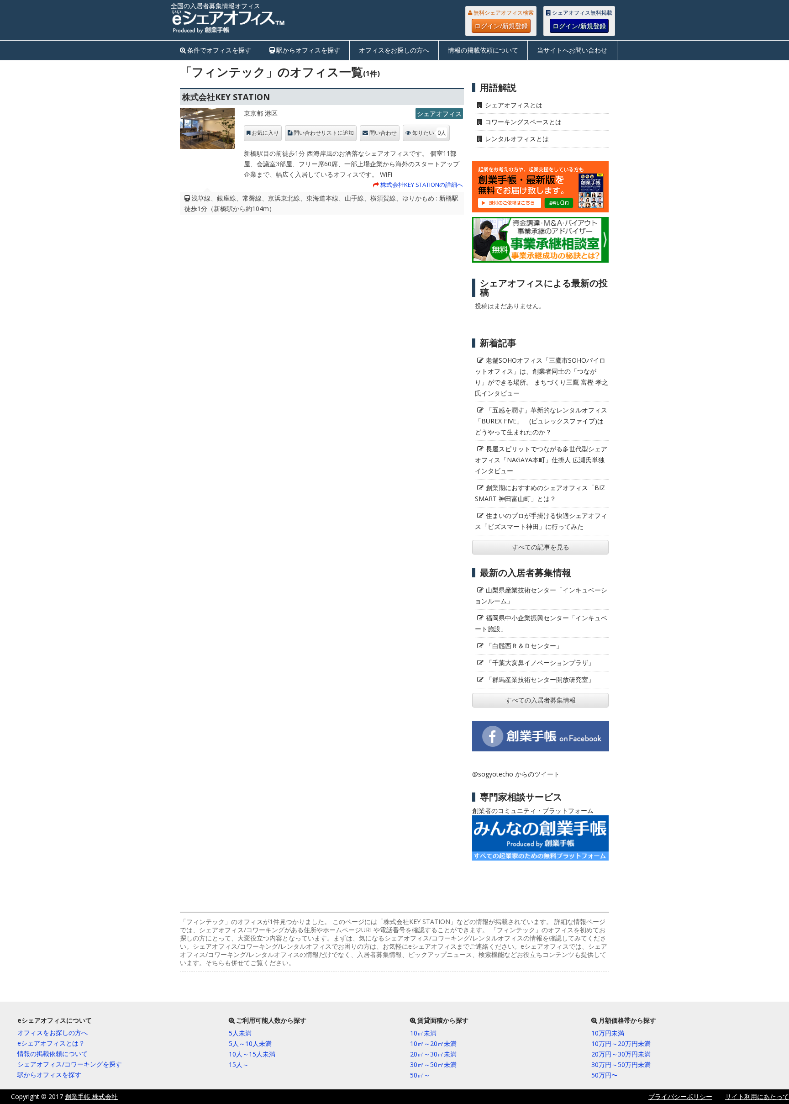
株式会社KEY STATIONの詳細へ (421, 184)
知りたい (429, 133)
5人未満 (240, 1033)
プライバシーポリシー (680, 1096)
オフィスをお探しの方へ (394, 50)
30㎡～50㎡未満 (433, 1064)
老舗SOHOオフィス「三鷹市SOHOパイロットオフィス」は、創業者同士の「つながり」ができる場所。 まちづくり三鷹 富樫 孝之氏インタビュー (541, 376)
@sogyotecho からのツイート (516, 774)
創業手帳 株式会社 (91, 1096)
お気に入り (265, 133)
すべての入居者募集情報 (540, 700)
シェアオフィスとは (513, 104)
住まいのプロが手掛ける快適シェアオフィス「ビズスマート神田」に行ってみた (541, 521)
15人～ (239, 1064)
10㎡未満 (423, 1033)
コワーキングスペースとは (523, 121)
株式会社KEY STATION (226, 96)
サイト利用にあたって (757, 1096)
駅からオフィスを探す (308, 50)
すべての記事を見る (540, 547)
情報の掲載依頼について (483, 50)
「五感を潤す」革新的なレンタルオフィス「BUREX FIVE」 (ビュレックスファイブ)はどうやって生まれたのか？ (541, 421)
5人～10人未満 (250, 1043)
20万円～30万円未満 (621, 1054)
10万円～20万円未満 (621, 1043)
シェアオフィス (439, 113)
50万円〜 (604, 1075)
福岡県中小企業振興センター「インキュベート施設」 (541, 623)
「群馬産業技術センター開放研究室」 (540, 679)
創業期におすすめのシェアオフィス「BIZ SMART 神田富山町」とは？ (540, 493)
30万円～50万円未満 (621, 1064)
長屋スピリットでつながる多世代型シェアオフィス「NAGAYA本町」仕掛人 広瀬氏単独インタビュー (541, 459)
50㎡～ (420, 1075)
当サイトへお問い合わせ (572, 50)
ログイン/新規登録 (501, 25)
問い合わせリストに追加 (324, 133)
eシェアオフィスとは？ (51, 1043)
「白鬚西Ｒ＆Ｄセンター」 (524, 645)
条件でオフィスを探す (219, 50)
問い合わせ (383, 133)
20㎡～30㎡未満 (433, 1054)
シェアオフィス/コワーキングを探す (69, 1064)
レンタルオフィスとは (517, 138)
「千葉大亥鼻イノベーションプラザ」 (540, 662)
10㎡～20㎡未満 (433, 1043)
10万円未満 (607, 1033)
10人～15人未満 (252, 1054)
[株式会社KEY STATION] (207, 130)
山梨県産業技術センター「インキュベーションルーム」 (541, 595)
